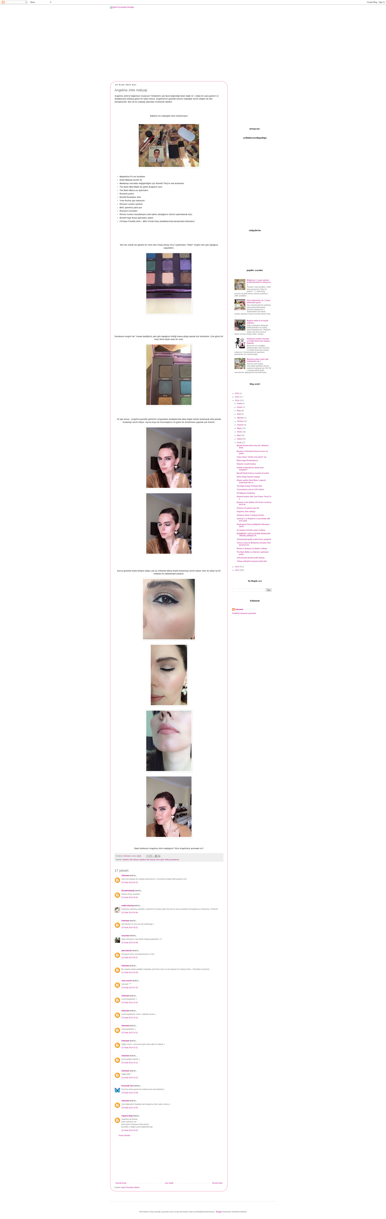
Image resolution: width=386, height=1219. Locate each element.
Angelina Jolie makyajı (130, 859)
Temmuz (240, 421)
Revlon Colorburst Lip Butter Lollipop (252, 549)
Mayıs (239, 428)
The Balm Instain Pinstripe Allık (249, 486)
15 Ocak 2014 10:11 (129, 1033)
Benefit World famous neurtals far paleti (253, 473)
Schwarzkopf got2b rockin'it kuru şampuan (254, 539)
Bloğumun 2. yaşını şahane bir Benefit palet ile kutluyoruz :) (259, 282)
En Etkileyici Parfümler (246, 493)
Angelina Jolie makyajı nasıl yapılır (151, 859)
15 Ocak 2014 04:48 (129, 943)
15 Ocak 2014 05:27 (129, 958)
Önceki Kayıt (217, 1183)
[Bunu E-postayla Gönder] (147, 856)
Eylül (239, 414)
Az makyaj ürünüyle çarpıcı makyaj (251, 530)
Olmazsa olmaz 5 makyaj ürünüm (250, 515)
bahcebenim (126, 951)
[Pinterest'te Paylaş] (159, 856)
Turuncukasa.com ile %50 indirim (250, 489)
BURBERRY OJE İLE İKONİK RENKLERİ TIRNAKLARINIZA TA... (253, 535)
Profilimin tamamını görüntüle (244, 613)
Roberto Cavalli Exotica (246, 464)
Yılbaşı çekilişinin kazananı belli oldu (252, 561)
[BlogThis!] (150, 856)
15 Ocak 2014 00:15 (129, 882)
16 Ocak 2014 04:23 (129, 1130)
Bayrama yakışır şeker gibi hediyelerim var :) (257, 360)
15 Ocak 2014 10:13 (129, 1078)
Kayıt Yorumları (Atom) (130, 1187)
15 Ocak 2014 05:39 (129, 972)
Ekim (239, 411)
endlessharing (127, 906)
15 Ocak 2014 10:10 (129, 1003)
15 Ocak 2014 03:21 (129, 927)
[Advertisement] (168, 1159)
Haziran (240, 425)
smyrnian (125, 936)
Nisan (239, 432)
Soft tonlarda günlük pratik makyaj (250, 558)
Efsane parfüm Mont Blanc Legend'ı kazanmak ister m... (251, 481)
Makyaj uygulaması (172, 859)
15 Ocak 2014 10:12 (129, 1048)
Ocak (239, 442)
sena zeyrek (126, 981)
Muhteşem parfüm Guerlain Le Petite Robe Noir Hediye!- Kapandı (258, 341)
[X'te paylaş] (153, 856)
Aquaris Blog (127, 1116)
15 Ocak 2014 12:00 (129, 1108)
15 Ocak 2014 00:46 (129, 912)
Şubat (239, 439)
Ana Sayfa (169, 1183)
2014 (237, 400)
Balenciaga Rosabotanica (247, 460)
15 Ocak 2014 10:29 (129, 1093)
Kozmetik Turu (127, 1086)
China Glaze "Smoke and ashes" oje (251, 457)
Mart (239, 435)
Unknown (125, 875)
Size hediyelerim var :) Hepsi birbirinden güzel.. (258, 301)
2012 (237, 570)
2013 (237, 567)
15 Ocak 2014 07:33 (129, 988)
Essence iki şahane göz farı (248, 508)
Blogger (219, 1212)
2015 (237, 397)
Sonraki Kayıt (120, 1183)
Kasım (240, 407)
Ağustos (240, 418)
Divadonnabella (128, 891)
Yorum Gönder (124, 1135)
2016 (237, 393)
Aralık (239, 404)
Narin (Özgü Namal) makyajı (248, 477)
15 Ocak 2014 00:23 (129, 897)
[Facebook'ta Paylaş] (156, 856)
